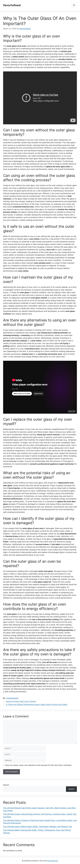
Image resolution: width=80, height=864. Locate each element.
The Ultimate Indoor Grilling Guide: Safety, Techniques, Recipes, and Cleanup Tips (37, 827)
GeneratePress (52, 861)
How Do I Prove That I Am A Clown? (21, 701)
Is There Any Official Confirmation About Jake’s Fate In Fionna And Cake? (36, 704)
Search (6, 785)
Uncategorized (12, 698)
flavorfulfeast (12, 5)
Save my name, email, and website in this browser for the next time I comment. (38, 765)
